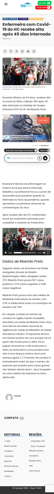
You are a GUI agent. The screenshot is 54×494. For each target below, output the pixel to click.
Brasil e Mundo (9, 19)
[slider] (25, 252)
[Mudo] (44, 252)
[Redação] (9, 397)
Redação (17, 396)
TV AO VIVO (41, 8)
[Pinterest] (16, 51)
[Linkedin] (28, 51)
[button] (27, 241)
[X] (10, 51)
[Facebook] (5, 51)
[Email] (33, 51)
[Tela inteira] (48, 252)
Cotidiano (23, 19)
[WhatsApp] (22, 51)
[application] (27, 241)
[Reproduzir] (6, 252)
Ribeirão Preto (36, 19)
